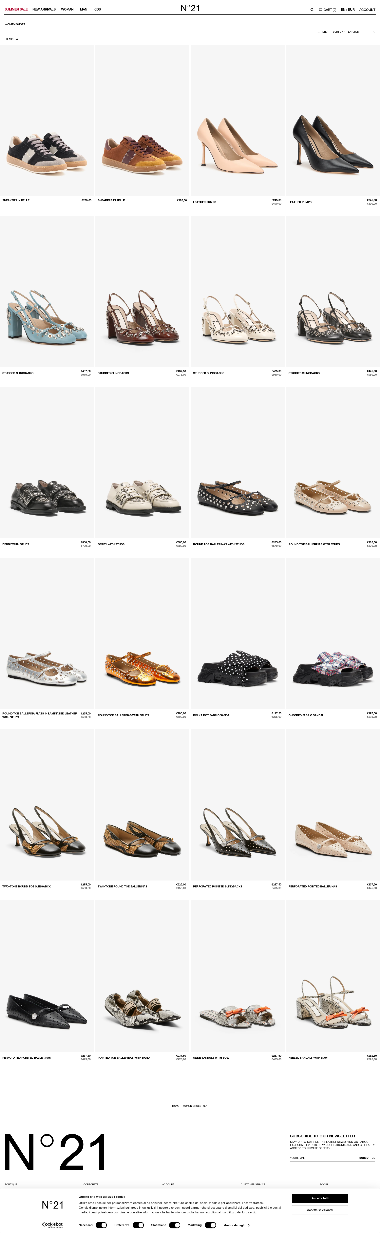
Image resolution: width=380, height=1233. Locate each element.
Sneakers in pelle (15, 200)
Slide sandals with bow (211, 1057)
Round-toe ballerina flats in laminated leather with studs (39, 715)
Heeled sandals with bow (308, 1057)
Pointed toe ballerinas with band (124, 1057)
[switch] (138, 1225)
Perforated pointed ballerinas (313, 886)
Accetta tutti (320, 1198)
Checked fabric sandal (306, 715)
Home (175, 1105)
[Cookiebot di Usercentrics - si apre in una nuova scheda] (52, 1225)
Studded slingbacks (17, 373)
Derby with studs (15, 544)
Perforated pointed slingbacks (217, 886)
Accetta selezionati (320, 1210)
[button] (312, 10)
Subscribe (367, 1157)
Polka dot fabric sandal (212, 715)
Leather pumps (204, 202)
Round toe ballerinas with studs (218, 544)
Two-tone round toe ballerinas (122, 886)
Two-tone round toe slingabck (26, 886)
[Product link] (47, 126)
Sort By (338, 31)
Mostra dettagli (234, 1225)
